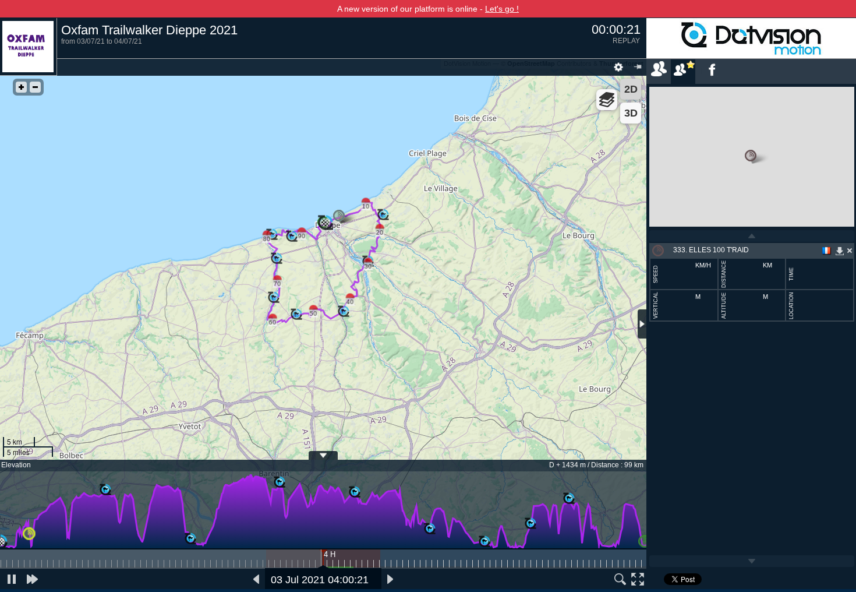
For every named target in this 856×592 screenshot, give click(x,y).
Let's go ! (502, 8)
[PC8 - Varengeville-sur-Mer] (569, 499)
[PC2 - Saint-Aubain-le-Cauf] (190, 539)
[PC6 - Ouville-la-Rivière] (484, 542)
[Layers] (606, 99)
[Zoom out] (35, 87)
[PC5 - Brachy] (429, 529)
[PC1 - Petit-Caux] (105, 490)
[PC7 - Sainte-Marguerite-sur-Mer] (530, 524)
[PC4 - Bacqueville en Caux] (354, 492)
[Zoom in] (21, 87)
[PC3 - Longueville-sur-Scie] (279, 482)
